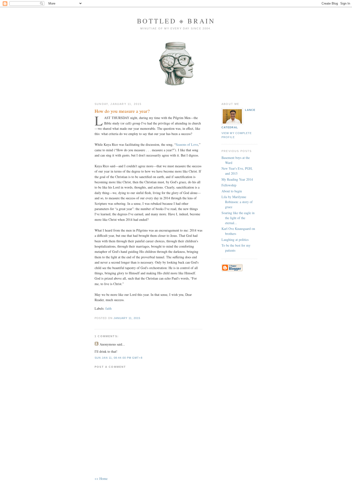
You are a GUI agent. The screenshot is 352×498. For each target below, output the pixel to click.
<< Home (101, 478)
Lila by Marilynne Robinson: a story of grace (237, 202)
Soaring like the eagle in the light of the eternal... (238, 218)
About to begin (231, 191)
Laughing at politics (235, 239)
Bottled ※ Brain (176, 20)
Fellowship (228, 185)
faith (108, 308)
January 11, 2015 (127, 318)
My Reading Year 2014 (237, 179)
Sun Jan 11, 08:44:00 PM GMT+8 (118, 357)
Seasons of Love (187, 144)
